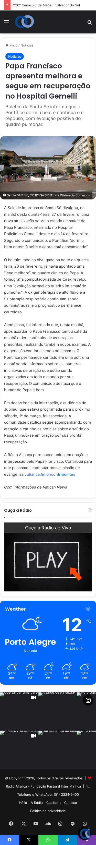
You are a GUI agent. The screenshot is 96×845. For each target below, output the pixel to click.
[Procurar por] (89, 24)
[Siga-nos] (88, 700)
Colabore (53, 803)
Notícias (26, 45)
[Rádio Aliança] (24, 21)
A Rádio (37, 803)
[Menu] (6, 24)
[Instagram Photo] (57, 711)
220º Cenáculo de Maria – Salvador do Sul (46, 5)
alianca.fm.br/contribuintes (51, 474)
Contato (70, 803)
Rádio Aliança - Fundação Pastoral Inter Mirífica (43, 786)
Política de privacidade (48, 811)
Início (13, 45)
